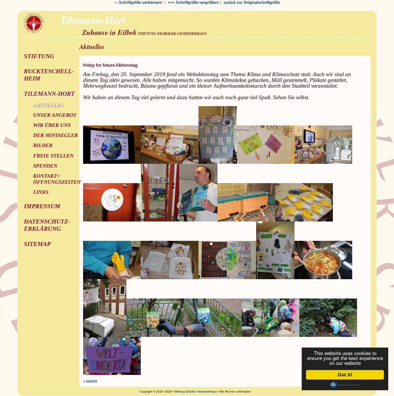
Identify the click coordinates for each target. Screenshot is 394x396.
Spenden (45, 166)
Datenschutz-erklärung (47, 225)
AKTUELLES (48, 105)
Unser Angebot (54, 115)
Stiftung (39, 56)
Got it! (345, 375)
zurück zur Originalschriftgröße (252, 2)
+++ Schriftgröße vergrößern (193, 2)
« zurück (90, 381)
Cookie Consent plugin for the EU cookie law (345, 385)
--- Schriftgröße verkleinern (138, 2)
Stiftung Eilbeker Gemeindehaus (196, 391)
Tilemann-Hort (49, 93)
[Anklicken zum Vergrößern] (112, 163)
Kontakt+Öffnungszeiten (57, 179)
